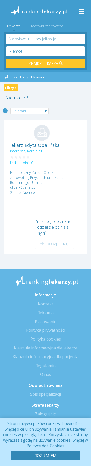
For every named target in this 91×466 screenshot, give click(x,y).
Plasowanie (45, 321)
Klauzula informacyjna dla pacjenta (45, 356)
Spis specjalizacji (45, 394)
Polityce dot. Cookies (45, 446)
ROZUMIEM (45, 455)
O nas (45, 374)
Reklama (45, 312)
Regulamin (45, 365)
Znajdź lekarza (44, 63)
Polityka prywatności (45, 330)
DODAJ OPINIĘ (57, 244)
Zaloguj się (45, 414)
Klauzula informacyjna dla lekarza (45, 348)
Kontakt (45, 304)
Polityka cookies (45, 339)
